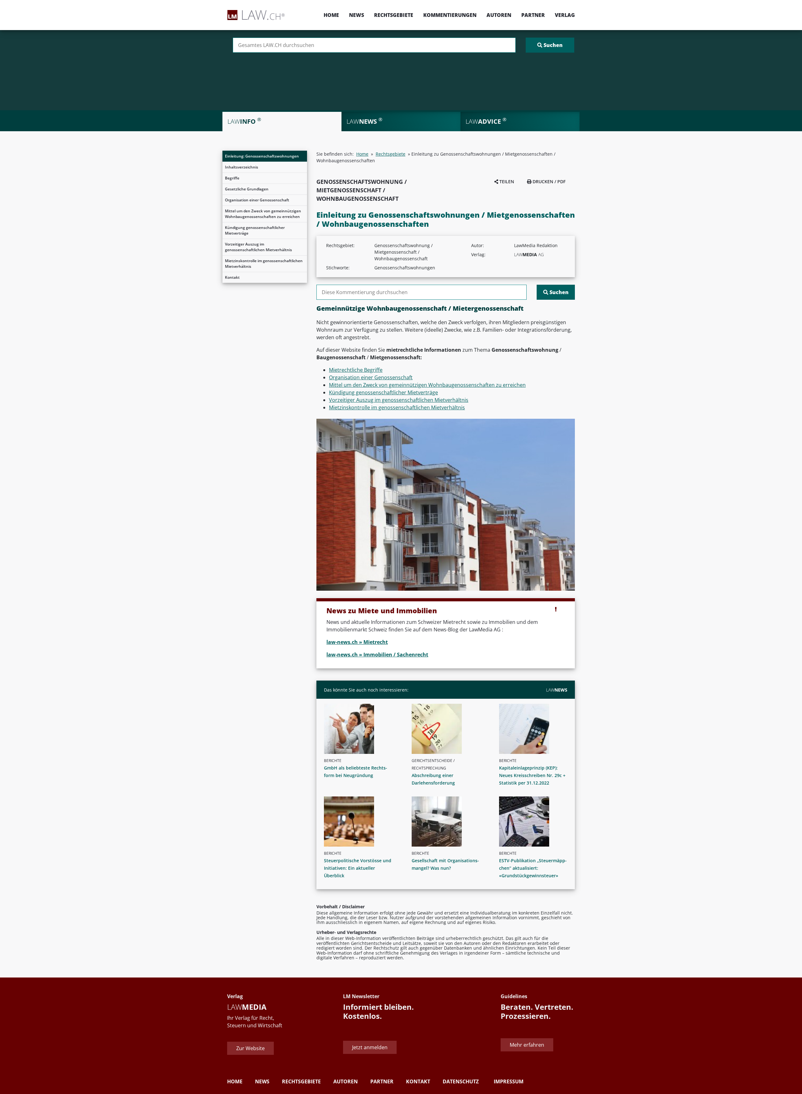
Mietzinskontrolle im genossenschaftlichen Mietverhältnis (264, 263)
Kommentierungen (450, 15)
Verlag (565, 15)
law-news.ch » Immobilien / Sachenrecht (377, 654)
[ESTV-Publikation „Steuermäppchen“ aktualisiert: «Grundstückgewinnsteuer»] (536, 821)
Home (331, 15)
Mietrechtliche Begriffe (356, 369)
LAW (556, 690)
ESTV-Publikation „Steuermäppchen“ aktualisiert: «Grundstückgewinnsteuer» (533, 868)
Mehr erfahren (527, 1044)
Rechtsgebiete (393, 15)
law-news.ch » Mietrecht (357, 642)
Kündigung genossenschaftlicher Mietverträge (255, 230)
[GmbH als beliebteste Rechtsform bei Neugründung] (360, 729)
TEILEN (506, 181)
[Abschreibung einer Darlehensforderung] (448, 729)
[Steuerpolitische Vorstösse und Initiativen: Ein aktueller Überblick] (360, 821)
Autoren (499, 15)
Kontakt (232, 277)
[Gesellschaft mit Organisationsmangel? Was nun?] (448, 821)
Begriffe (232, 178)
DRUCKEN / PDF (548, 181)
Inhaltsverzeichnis (241, 167)
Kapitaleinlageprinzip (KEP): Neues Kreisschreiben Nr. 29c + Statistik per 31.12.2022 (532, 775)
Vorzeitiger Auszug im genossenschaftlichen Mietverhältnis (258, 246)
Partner (533, 15)
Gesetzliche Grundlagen (246, 189)
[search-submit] (550, 45)
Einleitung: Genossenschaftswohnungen (262, 156)
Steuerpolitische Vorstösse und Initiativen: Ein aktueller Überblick (357, 868)
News (356, 15)
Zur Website (250, 1048)
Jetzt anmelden (370, 1047)
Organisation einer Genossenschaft (257, 200)
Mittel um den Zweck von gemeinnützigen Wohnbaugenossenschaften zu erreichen (263, 213)
